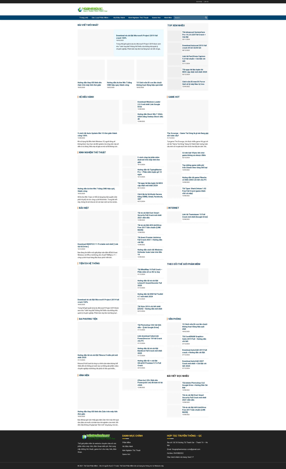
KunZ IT (191, 457)
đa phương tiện (88, 319)
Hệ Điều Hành (119, 18)
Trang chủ (83, 18)
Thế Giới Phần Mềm (90, 466)
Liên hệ (206, 1)
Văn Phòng (174, 319)
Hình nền (84, 375)
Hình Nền (168, 18)
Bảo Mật (84, 208)
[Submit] (206, 18)
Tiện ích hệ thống (89, 263)
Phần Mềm (126, 442)
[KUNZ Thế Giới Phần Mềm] (92, 9)
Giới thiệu (199, 1)
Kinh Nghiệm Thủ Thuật (138, 18)
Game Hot (156, 18)
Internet (173, 208)
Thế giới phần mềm (85, 443)
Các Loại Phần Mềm (100, 18)
